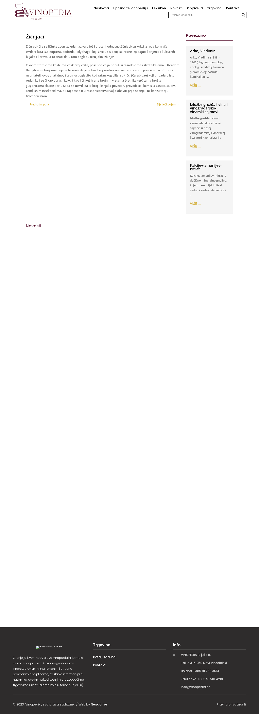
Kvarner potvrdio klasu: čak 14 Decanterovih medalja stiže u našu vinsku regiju (102, 583)
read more (35, 389)
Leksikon (159, 8)
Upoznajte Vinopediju (130, 8)
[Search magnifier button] (243, 15)
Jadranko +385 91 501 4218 (202, 679)
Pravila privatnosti (231, 704)
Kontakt (232, 8)
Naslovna (101, 8)
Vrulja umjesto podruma (49, 369)
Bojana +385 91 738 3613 (200, 671)
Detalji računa (104, 657)
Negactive (99, 704)
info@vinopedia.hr (195, 687)
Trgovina (214, 8)
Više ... (195, 85)
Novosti (176, 8)
